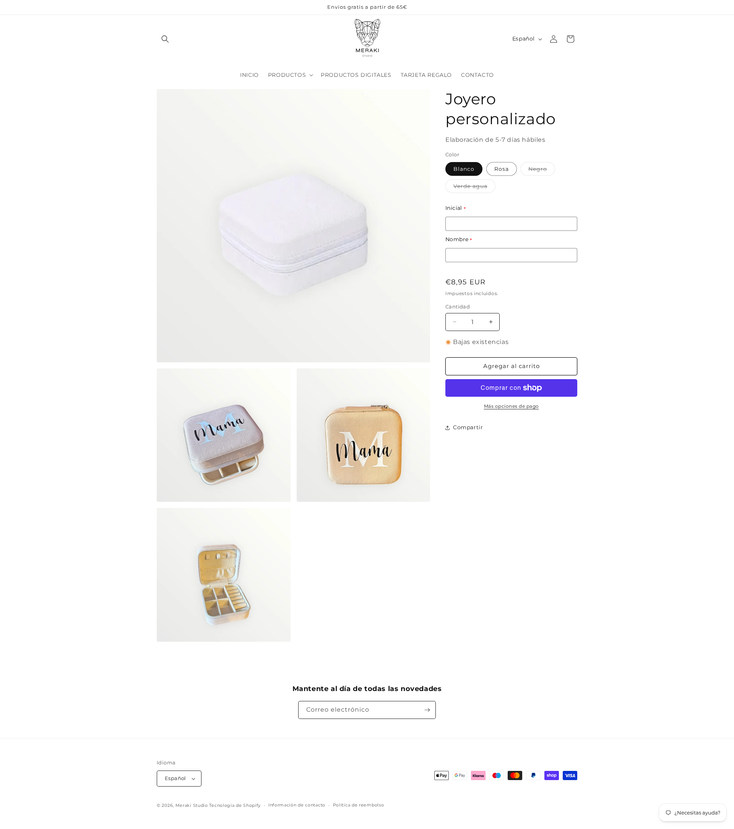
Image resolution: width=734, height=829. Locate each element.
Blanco (463, 168)
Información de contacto (296, 805)
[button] (165, 39)
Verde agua (474, 187)
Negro (541, 170)
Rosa (501, 168)
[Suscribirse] (427, 710)
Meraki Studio (191, 805)
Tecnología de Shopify (235, 805)
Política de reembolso (358, 805)
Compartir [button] (468, 427)
